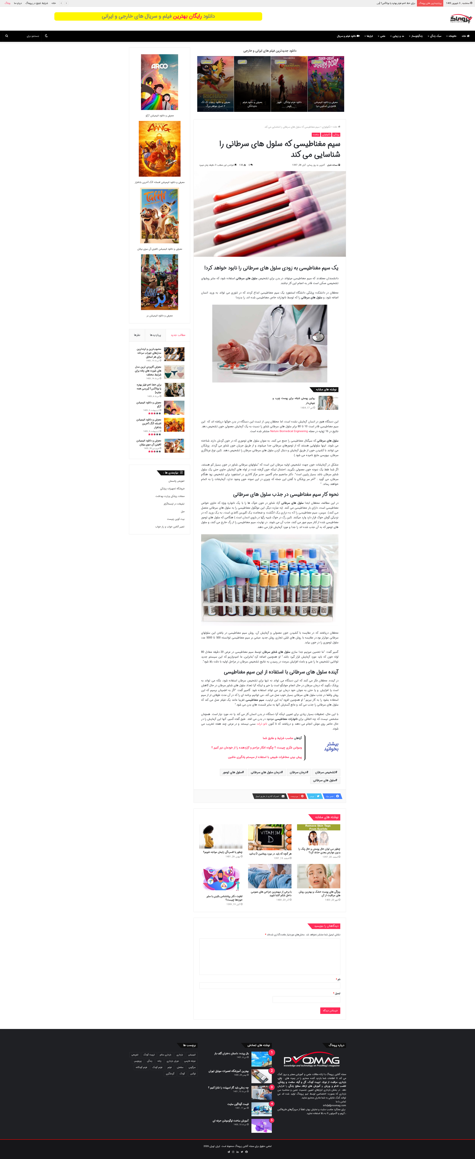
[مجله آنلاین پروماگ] (461, 18)
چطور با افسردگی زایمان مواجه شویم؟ (223, 852)
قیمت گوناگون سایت (238, 1104)
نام (338, 979)
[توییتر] (242, 1152)
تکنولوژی (326, 127)
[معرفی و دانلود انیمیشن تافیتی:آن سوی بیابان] (159, 216)
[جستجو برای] (6, 36)
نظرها (137, 335)
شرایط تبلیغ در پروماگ (36, 3)
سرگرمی (192, 1067)
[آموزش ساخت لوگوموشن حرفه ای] (261, 1126)
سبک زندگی (435, 36)
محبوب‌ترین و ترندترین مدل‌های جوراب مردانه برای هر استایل (149, 353)
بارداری (179, 1054)
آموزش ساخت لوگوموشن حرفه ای (231, 1121)
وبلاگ (7, 3)
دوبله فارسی (190, 1061)
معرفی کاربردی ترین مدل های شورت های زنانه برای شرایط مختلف (148, 371)
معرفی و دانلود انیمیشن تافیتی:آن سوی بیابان (159, 249)
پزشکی (336, 134)
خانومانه (452, 36)
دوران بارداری (173, 1061)
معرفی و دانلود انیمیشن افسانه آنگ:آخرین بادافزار (159, 182)
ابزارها (370, 36)
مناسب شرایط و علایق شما (278, 738)
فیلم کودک (157, 1067)
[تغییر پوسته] (46, 36)
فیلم (170, 1067)
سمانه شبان (332, 165)
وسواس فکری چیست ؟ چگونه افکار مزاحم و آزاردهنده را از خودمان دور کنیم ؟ (257, 747)
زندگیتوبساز (417, 36)
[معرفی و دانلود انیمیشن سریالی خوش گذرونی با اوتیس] (252, 84)
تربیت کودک (149, 1054)
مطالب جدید (178, 335)
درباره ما (18, 3)
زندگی (149, 1061)
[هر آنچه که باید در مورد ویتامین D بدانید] (269, 837)
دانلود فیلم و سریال (347, 36)
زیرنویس (138, 1061)
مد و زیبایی (398, 36)
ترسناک (206, 62)
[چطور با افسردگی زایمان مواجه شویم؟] (221, 836)
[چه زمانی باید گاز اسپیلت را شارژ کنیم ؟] (261, 1093)
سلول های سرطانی (324, 780)
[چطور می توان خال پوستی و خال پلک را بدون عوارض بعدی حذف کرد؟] (318, 834)
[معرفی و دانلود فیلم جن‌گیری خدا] (215, 84)
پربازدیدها (155, 335)
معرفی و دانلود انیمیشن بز (160, 316)
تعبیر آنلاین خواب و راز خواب (169, 527)
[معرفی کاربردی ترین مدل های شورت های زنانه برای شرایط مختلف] (174, 372)
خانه (54, 3)
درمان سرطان (298, 772)
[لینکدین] (237, 1152)
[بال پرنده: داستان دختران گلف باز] (261, 1059)
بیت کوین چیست (175, 519)
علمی (382, 36)
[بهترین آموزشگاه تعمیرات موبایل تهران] (261, 1076)
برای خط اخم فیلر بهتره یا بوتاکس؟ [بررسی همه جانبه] (149, 389)
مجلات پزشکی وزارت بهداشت (169, 496)
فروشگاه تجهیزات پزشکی (172, 489)
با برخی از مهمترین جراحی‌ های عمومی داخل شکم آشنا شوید (271, 893)
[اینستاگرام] (233, 1152)
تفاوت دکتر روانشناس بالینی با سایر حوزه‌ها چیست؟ (225, 898)
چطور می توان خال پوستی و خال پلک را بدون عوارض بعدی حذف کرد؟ (319, 851)
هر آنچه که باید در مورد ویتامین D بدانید (270, 854)
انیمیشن (280, 62)
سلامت (316, 134)
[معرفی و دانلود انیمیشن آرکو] (159, 82)
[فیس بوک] (246, 1152)
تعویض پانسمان (176, 481)
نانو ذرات (262, 724)
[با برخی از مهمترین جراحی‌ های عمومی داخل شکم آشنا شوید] (269, 876)
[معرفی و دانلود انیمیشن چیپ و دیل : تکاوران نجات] (289, 84)
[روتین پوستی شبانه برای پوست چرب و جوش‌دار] (328, 403)
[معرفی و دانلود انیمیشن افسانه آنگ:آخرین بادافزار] (160, 149)
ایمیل (336, 993)
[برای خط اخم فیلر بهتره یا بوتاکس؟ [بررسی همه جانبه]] (174, 390)
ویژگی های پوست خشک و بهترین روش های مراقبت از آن (319, 893)
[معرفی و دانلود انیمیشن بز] (159, 282)
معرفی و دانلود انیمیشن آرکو (401, 3)
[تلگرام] (228, 1152)
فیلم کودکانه (141, 1067)
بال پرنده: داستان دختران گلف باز (231, 1053)
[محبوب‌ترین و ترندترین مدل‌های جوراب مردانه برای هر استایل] (174, 354)
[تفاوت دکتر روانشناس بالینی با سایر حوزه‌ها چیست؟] (221, 878)
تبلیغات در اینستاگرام (174, 504)
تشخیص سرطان (325, 772)
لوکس (193, 1073)
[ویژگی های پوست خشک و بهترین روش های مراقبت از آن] (318, 876)
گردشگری (170, 1073)
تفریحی (134, 1054)
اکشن (316, 62)
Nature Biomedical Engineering (289, 431)
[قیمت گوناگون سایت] (261, 1109)
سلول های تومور (232, 772)
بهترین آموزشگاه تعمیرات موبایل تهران (229, 1071)
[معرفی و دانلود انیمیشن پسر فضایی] (326, 84)
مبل (182, 511)
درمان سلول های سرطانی (266, 772)
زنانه (159, 1061)
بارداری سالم (165, 1054)
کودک (182, 1073)
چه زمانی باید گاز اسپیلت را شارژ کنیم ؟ (228, 1088)
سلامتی (180, 1067)
